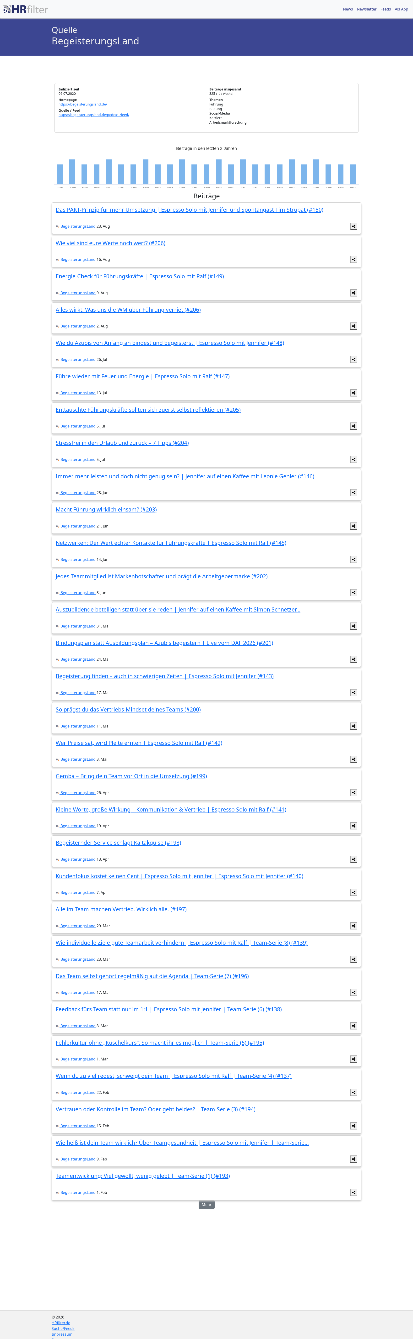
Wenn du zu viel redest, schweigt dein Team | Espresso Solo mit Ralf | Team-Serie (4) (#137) (174, 1076)
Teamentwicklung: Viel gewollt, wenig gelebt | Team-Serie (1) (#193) (143, 1176)
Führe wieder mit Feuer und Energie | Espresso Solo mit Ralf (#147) (143, 376)
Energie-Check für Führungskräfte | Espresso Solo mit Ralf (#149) (140, 276)
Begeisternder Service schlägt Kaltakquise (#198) (118, 842)
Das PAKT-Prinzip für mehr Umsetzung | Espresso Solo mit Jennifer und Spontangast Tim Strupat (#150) (189, 209)
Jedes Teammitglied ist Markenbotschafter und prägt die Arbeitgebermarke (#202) (162, 576)
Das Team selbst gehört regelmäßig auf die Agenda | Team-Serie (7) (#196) (152, 976)
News (348, 9)
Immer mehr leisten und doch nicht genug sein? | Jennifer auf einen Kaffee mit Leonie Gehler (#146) (185, 476)
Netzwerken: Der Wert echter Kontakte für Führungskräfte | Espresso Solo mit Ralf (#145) (171, 543)
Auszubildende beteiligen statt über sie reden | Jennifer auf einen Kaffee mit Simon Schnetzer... (178, 609)
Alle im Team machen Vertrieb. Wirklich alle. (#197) (121, 909)
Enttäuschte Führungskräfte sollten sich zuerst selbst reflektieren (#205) (148, 409)
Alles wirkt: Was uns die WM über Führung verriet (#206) (128, 309)
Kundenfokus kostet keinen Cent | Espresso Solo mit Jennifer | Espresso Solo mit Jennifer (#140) (179, 876)
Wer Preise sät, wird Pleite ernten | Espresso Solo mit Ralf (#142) (139, 743)
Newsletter (367, 9)
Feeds (385, 9)
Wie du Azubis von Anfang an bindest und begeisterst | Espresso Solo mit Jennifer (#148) (170, 343)
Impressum (62, 1334)
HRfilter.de (61, 1322)
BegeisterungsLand (78, 226)
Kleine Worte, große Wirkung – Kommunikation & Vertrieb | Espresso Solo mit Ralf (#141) (171, 809)
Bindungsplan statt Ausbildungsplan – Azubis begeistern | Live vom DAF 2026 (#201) (164, 643)
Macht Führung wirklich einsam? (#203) (106, 509)
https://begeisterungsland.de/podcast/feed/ (94, 114)
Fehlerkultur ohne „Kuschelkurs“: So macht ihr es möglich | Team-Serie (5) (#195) (160, 1042)
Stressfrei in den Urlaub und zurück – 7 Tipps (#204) (122, 443)
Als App (401, 9)
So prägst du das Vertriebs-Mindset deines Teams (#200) (128, 709)
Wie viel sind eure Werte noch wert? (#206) (110, 243)
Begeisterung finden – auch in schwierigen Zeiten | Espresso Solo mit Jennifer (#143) (165, 676)
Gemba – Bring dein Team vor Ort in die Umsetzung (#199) (131, 776)
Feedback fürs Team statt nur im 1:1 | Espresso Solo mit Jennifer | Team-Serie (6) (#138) (169, 1009)
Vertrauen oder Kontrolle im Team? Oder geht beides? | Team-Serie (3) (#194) (155, 1109)
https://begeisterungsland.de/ (83, 104)
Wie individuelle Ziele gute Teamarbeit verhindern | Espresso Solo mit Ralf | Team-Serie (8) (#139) (182, 942)
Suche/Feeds (63, 1328)
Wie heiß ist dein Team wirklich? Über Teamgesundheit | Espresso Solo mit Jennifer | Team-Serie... (182, 1142)
